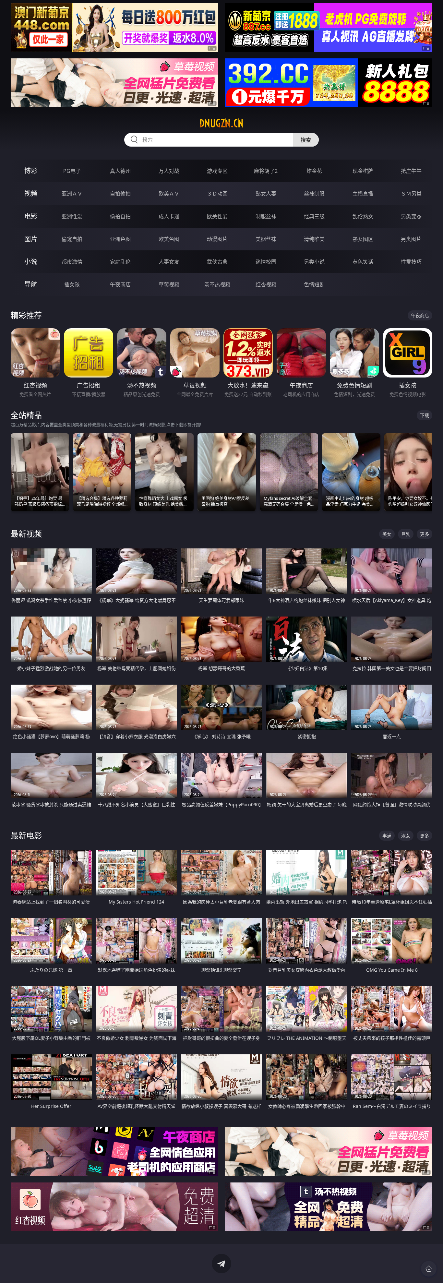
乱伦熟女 (363, 216)
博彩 (30, 170)
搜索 (306, 139)
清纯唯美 (314, 239)
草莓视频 (169, 284)
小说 (30, 261)
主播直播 (363, 193)
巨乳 (405, 534)
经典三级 (314, 216)
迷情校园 (266, 261)
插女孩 (72, 284)
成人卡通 (169, 216)
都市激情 (72, 261)
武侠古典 (217, 261)
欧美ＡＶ (169, 193)
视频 (30, 193)
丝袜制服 (314, 193)
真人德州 (120, 170)
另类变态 (411, 216)
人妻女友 (169, 261)
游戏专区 (217, 170)
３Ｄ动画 (217, 193)
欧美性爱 (217, 216)
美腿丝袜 (266, 239)
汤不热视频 (217, 284)
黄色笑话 (363, 261)
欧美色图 (169, 239)
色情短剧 (314, 284)
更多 (424, 534)
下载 (424, 415)
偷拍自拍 (120, 216)
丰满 (386, 836)
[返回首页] (429, 1269)
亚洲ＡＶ (72, 193)
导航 (30, 284)
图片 (30, 238)
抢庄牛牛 (411, 170)
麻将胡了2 (266, 170)
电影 (30, 216)
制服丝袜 (266, 216)
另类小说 (314, 261)
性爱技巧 (411, 261)
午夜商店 (120, 284)
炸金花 (314, 170)
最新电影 (26, 835)
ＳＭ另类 (411, 193)
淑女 (405, 836)
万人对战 (169, 170)
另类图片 (411, 239)
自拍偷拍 (120, 193)
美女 (386, 534)
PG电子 (72, 170)
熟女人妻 (266, 193)
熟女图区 (363, 239)
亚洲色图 (120, 239)
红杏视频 (266, 284)
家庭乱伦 (120, 261)
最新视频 (26, 533)
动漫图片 (217, 239)
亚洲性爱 (72, 216)
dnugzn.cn (221, 123)
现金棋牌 (363, 170)
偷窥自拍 (72, 239)
